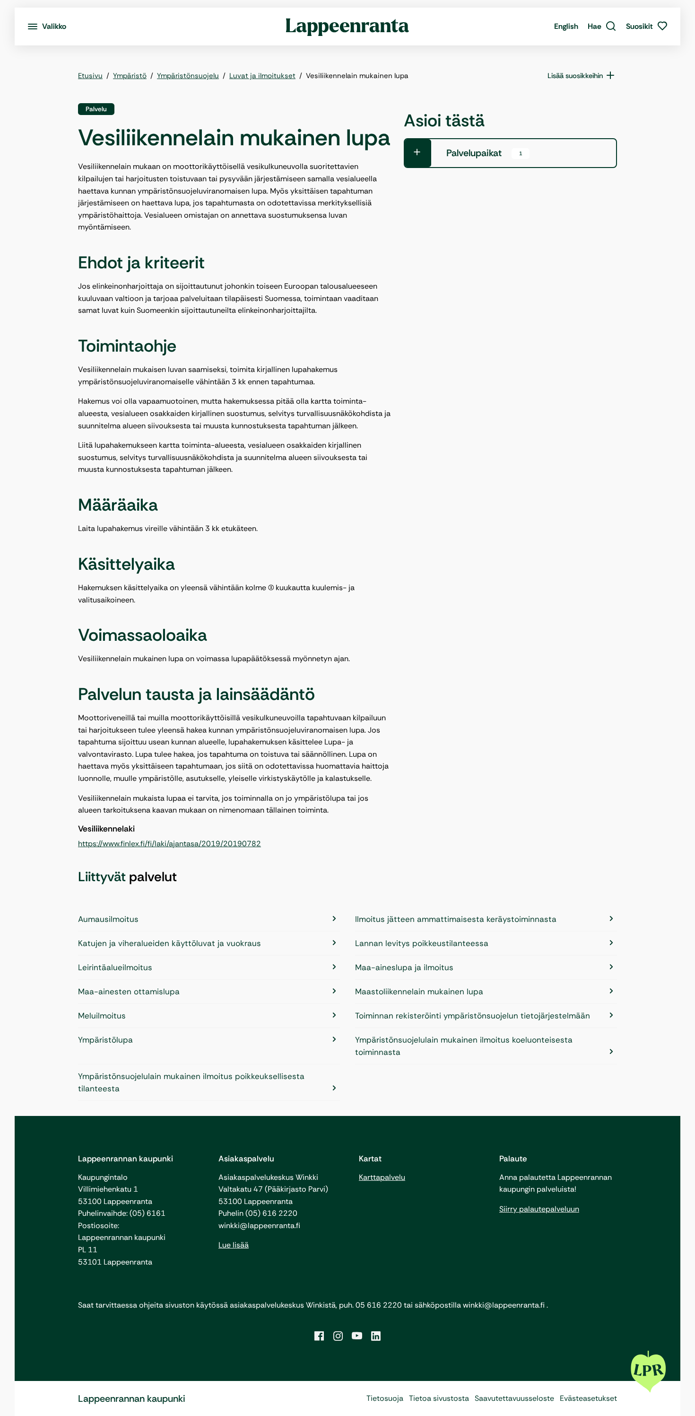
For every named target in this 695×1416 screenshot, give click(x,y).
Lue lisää (233, 1245)
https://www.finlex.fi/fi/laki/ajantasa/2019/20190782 (169, 844)
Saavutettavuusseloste (514, 1398)
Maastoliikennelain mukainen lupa (419, 991)
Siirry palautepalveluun (539, 1209)
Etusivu (90, 75)
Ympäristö (130, 75)
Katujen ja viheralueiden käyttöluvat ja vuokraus (169, 943)
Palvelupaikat (484, 153)
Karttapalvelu (382, 1177)
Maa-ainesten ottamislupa (129, 991)
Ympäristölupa (105, 1040)
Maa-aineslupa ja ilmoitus (404, 967)
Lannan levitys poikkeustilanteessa (421, 943)
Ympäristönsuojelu (188, 75)
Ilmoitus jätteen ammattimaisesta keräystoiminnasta (455, 919)
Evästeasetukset (588, 1398)
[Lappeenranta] (348, 26)
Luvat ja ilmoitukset (262, 75)
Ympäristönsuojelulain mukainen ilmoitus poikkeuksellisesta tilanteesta (191, 1082)
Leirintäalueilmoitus (115, 967)
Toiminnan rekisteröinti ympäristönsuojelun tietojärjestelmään (472, 1015)
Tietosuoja (384, 1398)
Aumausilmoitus (108, 919)
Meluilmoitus (102, 1015)
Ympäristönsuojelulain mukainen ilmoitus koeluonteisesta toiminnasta (464, 1046)
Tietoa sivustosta (439, 1398)
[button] (602, 26)
